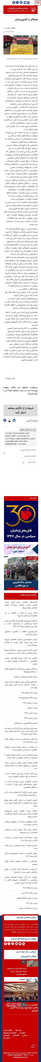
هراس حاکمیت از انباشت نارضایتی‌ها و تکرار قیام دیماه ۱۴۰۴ (21, 855)
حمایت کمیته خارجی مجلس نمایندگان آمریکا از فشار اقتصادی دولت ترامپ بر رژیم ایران (21, 652)
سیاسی (24, 1035)
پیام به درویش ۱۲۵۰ (30, 703)
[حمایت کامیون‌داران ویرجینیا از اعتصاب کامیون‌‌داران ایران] (20, 45)
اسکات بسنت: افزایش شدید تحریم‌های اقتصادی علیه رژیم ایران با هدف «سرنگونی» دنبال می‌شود (21, 814)
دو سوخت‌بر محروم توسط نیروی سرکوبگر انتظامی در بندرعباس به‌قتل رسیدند (21, 748)
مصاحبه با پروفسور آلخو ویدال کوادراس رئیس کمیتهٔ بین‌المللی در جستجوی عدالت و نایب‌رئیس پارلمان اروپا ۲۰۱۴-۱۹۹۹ (21, 624)
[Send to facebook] (4, 420)
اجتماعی (6, 1035)
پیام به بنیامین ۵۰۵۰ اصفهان (27, 898)
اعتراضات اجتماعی (30, 456)
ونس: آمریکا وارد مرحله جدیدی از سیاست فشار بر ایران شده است (21, 839)
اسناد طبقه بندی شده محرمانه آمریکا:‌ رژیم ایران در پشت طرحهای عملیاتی (17, 971)
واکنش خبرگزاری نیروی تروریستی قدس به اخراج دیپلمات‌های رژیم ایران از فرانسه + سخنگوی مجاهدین (21, 784)
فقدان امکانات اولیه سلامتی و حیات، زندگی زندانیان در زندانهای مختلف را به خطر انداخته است (21, 766)
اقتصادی (16, 1035)
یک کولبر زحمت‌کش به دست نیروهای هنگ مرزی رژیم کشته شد (21, 740)
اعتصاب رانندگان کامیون (28, 450)
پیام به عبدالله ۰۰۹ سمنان (28, 908)
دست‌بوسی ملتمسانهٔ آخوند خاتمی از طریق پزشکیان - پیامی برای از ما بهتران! (21, 871)
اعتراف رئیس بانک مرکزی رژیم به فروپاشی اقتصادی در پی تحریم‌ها (21, 831)
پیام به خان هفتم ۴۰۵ (29, 692)
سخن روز (6, 1038)
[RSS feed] (28, 2)
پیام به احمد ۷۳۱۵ (30, 718)
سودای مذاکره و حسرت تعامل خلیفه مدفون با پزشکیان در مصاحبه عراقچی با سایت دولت (21, 756)
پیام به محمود (32, 708)
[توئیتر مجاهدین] (17, 2)
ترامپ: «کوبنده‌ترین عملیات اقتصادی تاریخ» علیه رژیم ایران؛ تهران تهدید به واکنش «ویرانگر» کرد (21, 642)
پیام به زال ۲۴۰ (31, 903)
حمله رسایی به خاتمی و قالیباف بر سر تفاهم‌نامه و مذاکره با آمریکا (21, 614)
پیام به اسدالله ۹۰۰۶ (30, 888)
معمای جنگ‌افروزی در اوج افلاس (25, 723)
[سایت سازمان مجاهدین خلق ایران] (20, 9)
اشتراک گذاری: (32, 420)
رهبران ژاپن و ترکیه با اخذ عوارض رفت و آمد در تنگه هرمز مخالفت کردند (21, 794)
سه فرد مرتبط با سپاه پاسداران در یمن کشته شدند (21, 847)
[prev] (23, 961)
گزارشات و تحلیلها (9, 1033)
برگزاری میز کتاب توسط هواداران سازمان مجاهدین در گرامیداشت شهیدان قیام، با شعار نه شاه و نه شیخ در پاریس (21, 880)
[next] (23, 1004)
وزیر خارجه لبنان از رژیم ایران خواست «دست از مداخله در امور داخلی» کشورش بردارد (21, 775)
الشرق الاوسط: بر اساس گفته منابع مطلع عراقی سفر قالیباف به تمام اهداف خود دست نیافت (21, 803)
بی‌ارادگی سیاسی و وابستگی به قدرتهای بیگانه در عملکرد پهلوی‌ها (21, 670)
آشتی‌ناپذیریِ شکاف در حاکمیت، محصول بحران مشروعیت (21, 633)
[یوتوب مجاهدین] (21, 2)
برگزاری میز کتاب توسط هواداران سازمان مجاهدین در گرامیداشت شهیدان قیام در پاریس (21, 661)
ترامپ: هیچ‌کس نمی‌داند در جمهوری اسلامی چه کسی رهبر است (21, 823)
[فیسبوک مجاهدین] (13, 2)
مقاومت (22, 1033)
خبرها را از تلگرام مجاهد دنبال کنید (21, 410)
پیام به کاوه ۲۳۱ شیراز (29, 893)
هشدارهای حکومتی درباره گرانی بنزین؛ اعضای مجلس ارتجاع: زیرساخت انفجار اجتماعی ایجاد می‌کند (21, 605)
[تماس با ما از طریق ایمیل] (20, 943)
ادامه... (13, 932)
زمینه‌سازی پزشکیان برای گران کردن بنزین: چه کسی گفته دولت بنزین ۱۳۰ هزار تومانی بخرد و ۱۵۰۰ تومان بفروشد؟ (21, 731)
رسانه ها (18, 1030)
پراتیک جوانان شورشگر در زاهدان (25, 677)
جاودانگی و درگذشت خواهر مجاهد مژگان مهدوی (21, 863)
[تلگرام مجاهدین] (24, 2)
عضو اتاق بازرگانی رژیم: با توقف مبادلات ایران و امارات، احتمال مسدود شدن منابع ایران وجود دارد (21, 685)
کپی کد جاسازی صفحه (28, 429)
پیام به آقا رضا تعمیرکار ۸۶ (28, 697)
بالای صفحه (33, 1045)
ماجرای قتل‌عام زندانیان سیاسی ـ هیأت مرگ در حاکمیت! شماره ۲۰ (17, 1006)
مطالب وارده (10, 28)
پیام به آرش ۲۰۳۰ (30, 713)
